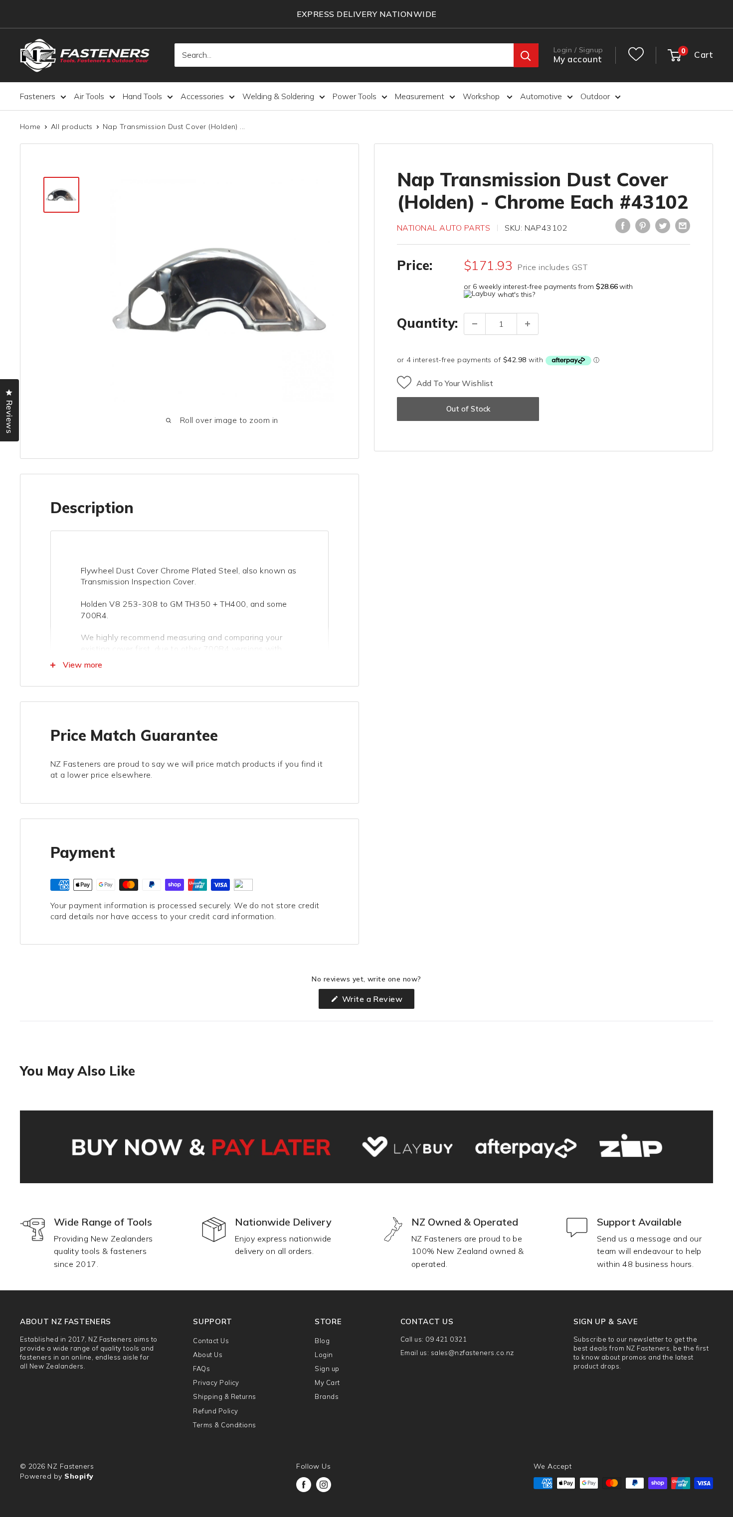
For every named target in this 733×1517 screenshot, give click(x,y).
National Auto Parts (443, 228)
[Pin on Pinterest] (642, 225)
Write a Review (377, 1001)
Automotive (541, 96)
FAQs (201, 1369)
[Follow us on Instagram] (323, 1484)
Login (324, 1355)
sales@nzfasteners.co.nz (472, 1353)
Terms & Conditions (224, 1425)
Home (30, 126)
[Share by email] (682, 225)
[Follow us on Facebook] (303, 1484)
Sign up (327, 1369)
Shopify (78, 1476)
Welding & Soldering (278, 96)
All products (72, 126)
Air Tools (89, 96)
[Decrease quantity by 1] (474, 323)
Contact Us (211, 1341)
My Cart (327, 1382)
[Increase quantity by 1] (527, 323)
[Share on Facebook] (622, 225)
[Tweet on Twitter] (662, 225)
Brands (327, 1396)
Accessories (202, 96)
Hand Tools (142, 96)
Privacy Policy (216, 1382)
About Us (207, 1355)
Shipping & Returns (224, 1396)
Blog (322, 1341)
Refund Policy (215, 1411)
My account (577, 59)
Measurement (419, 96)
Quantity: (427, 323)
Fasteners (37, 96)
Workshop (482, 96)
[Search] (526, 56)
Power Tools (354, 96)
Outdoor (595, 96)
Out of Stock (468, 409)
